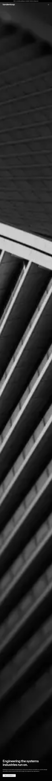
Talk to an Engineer (8, 775)
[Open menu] (48, 4)
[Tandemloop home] (9, 5)
